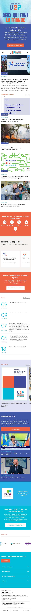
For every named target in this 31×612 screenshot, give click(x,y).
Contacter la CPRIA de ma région (15, 525)
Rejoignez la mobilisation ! (15, 288)
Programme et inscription (15, 45)
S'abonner (5, 560)
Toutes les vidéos (15, 429)
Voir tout (28, 94)
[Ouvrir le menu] (27, 52)
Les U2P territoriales (8, 576)
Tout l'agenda (26, 297)
